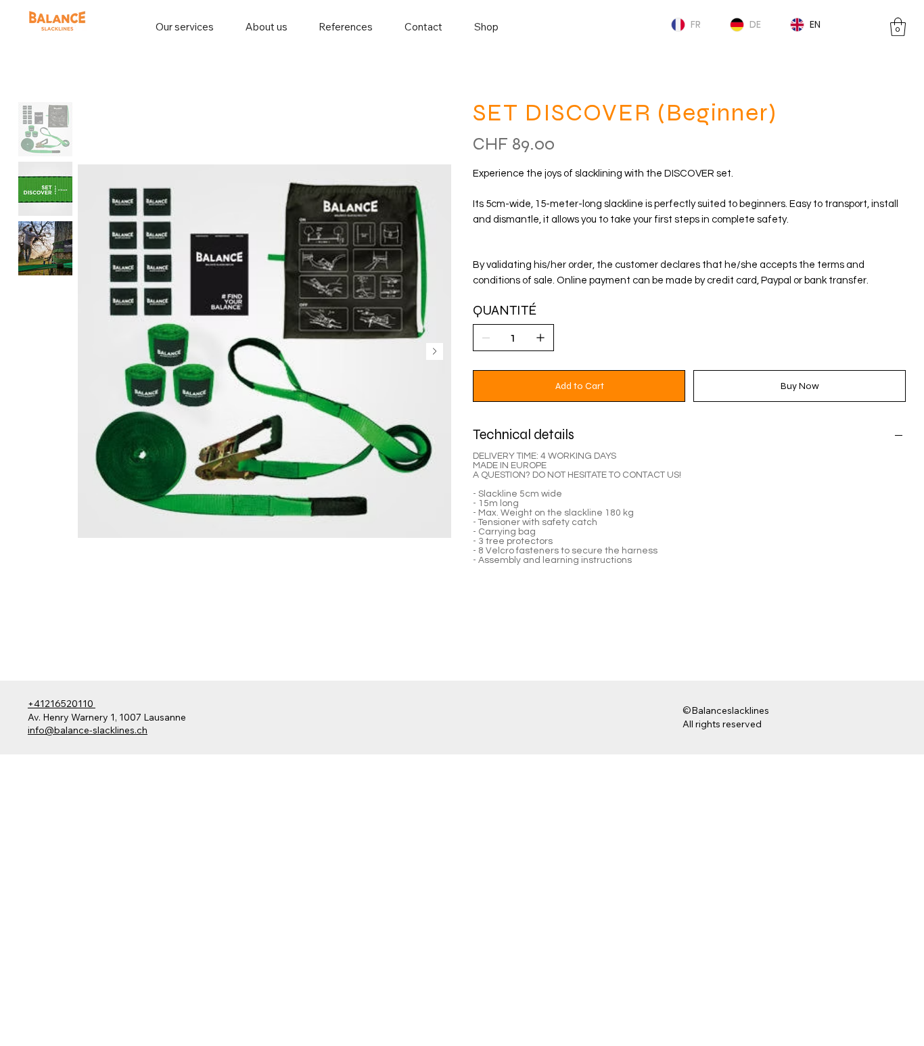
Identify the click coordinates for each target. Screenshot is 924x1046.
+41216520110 (61, 704)
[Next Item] (434, 351)
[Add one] (540, 337)
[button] (898, 27)
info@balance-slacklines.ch (87, 730)
